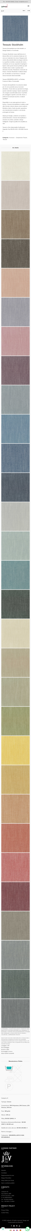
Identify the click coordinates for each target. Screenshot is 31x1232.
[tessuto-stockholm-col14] (15, 633)
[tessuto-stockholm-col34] (15, 662)
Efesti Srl (20, 1222)
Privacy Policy (5, 1210)
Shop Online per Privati (7, 1180)
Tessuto (5, 139)
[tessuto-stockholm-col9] (15, 282)
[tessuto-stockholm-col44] (15, 925)
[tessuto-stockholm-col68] (15, 984)
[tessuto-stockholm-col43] (15, 867)
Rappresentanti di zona (7, 1175)
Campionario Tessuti (21, 137)
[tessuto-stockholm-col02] (15, 604)
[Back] (2, 10)
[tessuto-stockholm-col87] (15, 487)
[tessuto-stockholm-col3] (15, 195)
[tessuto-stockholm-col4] (15, 165)
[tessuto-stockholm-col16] (15, 516)
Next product (28, 10)
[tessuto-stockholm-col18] (15, 721)
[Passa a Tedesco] (20, 1230)
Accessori (11, 137)
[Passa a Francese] (17, 1230)
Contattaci (4, 1173)
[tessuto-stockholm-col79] (15, 312)
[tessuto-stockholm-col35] (15, 750)
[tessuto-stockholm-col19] (15, 808)
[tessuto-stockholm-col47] (15, 458)
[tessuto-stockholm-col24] (15, 692)
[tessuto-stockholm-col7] (15, 399)
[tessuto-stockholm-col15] (15, 779)
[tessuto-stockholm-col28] (15, 575)
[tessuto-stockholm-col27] (15, 428)
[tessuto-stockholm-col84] (15, 253)
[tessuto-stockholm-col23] (15, 341)
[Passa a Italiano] (10, 1230)
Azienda (3, 1170)
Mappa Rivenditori (6, 1178)
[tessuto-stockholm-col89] (15, 370)
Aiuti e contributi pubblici (7, 1183)
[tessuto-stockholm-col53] (15, 896)
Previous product (24, 10)
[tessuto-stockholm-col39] (15, 838)
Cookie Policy (5, 1212)
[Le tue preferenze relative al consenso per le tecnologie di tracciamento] (3, 1229)
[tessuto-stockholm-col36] (15, 955)
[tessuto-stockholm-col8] (15, 545)
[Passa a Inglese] (14, 1230)
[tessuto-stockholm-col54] (15, 224)
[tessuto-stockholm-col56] (15, 1013)
